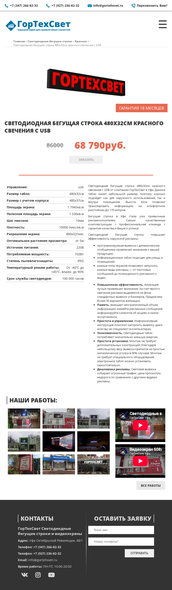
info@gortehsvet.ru (108, 5)
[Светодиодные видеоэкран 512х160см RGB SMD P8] (59, 450)
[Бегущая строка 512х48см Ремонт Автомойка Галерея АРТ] (93, 473)
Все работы (151, 485)
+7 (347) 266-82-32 (24, 5)
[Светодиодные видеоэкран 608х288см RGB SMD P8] (59, 427)
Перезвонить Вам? (152, 5)
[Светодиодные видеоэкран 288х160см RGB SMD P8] (24, 450)
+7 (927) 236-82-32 (65, 5)
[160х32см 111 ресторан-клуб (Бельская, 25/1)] (24, 473)
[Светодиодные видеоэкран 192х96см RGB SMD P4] (24, 427)
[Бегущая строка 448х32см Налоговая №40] (59, 473)
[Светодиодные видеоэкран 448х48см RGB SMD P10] (93, 450)
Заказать (86, 159)
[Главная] (38, 31)
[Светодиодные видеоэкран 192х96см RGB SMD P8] (93, 427)
